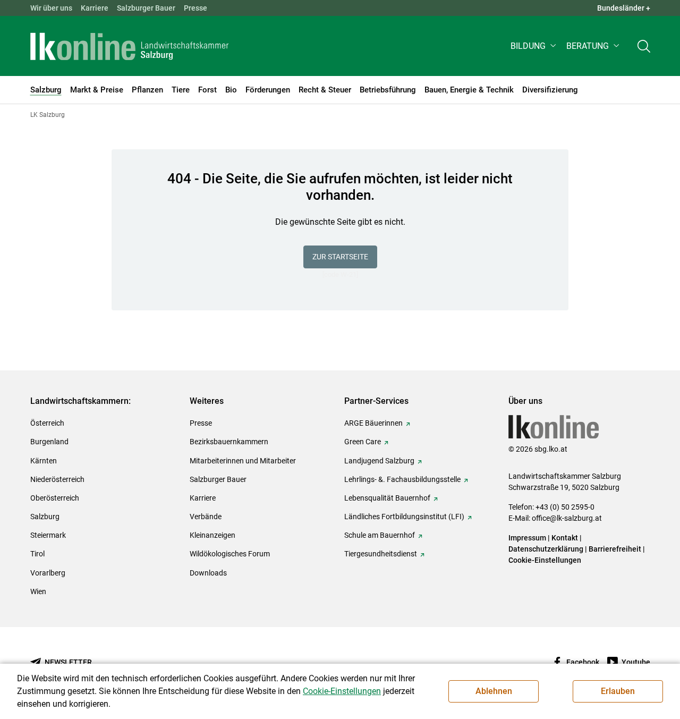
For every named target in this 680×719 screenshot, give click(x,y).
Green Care (362, 441)
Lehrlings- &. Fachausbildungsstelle (402, 479)
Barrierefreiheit (615, 549)
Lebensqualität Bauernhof (387, 498)
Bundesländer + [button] (623, 8)
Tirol (37, 553)
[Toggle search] (644, 46)
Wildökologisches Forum (230, 553)
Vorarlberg (47, 573)
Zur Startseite (340, 256)
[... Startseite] (129, 46)
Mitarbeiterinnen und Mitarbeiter (243, 460)
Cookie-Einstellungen (544, 560)
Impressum (527, 538)
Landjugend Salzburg (379, 460)
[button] (534, 46)
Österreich (47, 423)
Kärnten (43, 460)
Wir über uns (51, 8)
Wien (38, 591)
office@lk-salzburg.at (567, 518)
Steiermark (48, 535)
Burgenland (49, 441)
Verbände (206, 516)
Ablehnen (493, 691)
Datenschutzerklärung (546, 549)
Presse (195, 8)
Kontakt (564, 538)
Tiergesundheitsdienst (380, 553)
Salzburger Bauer (146, 8)
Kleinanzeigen (212, 535)
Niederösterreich (57, 479)
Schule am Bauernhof (379, 535)
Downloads (208, 573)
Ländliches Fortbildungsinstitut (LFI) (404, 516)
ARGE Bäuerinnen (373, 423)
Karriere (94, 8)
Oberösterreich (54, 498)
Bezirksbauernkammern (229, 441)
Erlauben (618, 691)
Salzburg (45, 516)
